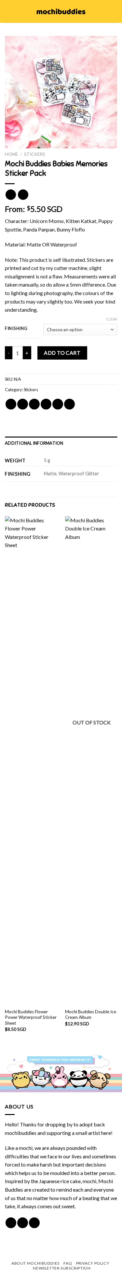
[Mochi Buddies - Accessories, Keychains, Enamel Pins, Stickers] (61, 11)
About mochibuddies (35, 1263)
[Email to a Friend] (46, 404)
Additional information (34, 443)
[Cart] (114, 11)
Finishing (16, 328)
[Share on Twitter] (34, 404)
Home (11, 154)
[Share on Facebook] (22, 404)
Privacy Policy (92, 1263)
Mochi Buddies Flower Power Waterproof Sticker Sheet (31, 1017)
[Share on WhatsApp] (11, 404)
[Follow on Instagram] (22, 1222)
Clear (111, 319)
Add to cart (62, 352)
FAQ (67, 1263)
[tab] (61, 443)
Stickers (34, 154)
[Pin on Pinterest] (57, 404)
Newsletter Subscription (61, 1268)
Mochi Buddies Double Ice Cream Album (90, 1014)
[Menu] (9, 11)
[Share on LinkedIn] (69, 404)
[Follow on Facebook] (11, 1222)
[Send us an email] (34, 1222)
